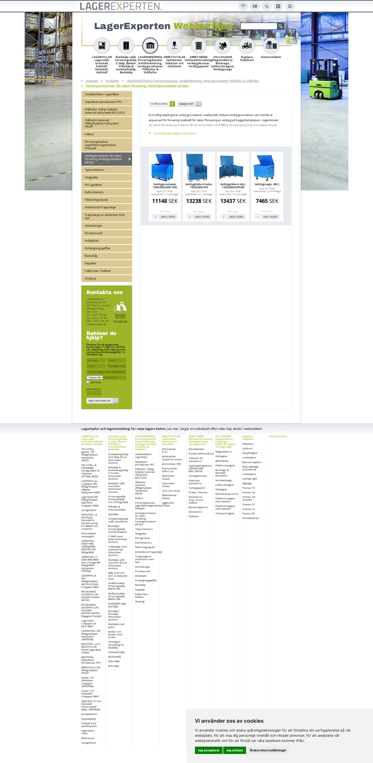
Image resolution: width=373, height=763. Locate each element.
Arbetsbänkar (196, 449)
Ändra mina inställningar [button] (268, 750)
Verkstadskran (250, 518)
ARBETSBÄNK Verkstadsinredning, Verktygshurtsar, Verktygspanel (201, 440)
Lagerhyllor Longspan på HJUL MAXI (88, 623)
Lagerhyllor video (88, 732)
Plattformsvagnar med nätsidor (225, 500)
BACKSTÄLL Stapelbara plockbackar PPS (90, 659)
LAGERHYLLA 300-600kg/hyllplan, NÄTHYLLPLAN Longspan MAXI (90, 581)
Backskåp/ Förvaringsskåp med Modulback (117, 528)
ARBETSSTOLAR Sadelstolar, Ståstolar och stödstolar (171, 440)
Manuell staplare (252, 462)
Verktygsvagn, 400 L (267, 184)
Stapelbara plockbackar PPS (103, 102)
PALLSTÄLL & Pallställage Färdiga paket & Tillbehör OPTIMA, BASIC (90, 470)
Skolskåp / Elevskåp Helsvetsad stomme (114, 615)
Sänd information (99, 400)
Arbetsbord (195, 511)
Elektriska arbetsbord (195, 482)
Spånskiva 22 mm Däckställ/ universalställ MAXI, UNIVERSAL (91, 705)
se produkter (159, 103)
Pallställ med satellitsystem (89, 725)
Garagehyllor (88, 510)
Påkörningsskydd (96, 200)
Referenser (88, 738)
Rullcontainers (94, 192)
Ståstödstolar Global (169, 497)
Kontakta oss (120, 321)
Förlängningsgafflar (97, 248)
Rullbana (194, 516)
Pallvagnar (221, 489)
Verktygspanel (197, 487)
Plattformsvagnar (225, 465)
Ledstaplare (249, 457)
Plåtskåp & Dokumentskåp (117, 508)
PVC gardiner (93, 185)
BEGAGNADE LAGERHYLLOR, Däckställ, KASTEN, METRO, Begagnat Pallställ (91, 610)
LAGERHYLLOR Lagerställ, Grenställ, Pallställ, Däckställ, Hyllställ (92, 440)
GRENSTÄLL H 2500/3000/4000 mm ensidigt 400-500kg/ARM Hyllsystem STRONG (91, 564)
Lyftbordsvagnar (224, 484)
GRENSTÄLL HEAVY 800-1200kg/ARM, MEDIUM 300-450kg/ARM (88, 546)
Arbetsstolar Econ (169, 450)
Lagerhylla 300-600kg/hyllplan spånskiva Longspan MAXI (90, 501)
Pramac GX (248, 492)
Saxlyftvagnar (250, 452)
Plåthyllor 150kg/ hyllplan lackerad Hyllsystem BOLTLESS (105, 110)
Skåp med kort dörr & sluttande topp (117, 575)
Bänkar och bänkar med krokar (115, 634)
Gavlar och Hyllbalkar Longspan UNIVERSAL (87, 682)
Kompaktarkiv (89, 714)
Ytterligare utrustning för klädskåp (116, 644)
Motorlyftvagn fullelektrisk (250, 468)
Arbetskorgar (93, 225)
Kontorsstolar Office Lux (169, 470)
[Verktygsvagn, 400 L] (267, 167)
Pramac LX (248, 509)
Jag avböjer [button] (234, 750)
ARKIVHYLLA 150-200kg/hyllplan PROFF (91, 670)
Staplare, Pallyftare (248, 437)
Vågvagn (247, 483)
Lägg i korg (168, 216)
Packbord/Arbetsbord (201, 453)
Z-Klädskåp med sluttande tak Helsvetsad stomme (117, 551)
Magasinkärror (223, 451)
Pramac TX (248, 487)
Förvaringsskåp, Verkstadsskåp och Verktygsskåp (118, 499)
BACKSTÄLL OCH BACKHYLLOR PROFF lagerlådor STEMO (91, 648)
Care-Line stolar (171, 490)
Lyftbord (247, 448)
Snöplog (90, 278)
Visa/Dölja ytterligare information (175, 133)
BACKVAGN (221, 460)
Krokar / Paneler (198, 492)
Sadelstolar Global (168, 477)
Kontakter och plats (120, 316)
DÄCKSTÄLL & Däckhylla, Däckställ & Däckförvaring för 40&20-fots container (89, 521)
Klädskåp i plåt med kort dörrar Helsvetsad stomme (117, 564)
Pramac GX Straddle (248, 498)
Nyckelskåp (114, 656)
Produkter (112, 81)
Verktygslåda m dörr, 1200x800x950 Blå (233, 185)
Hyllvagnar (221, 456)
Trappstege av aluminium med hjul (105, 216)
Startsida (92, 81)
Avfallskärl (92, 241)
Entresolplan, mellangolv (88, 535)
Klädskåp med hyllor (116, 625)
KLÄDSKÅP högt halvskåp (117, 605)
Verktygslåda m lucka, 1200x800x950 (198, 185)
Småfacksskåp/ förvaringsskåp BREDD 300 (116, 585)
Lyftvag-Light (249, 478)
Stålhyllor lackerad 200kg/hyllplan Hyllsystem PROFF (102, 123)
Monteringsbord (198, 507)
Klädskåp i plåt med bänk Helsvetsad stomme (116, 488)
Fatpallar (90, 263)
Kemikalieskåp (116, 652)
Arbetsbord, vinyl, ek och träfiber (196, 499)
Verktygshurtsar (198, 475)
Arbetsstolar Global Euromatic (172, 458)
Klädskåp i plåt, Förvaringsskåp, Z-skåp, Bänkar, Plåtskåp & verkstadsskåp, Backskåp (117, 443)
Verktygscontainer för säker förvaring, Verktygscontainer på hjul (137, 86)
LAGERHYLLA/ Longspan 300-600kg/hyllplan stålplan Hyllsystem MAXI (90, 486)
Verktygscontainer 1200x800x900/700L (164, 185)
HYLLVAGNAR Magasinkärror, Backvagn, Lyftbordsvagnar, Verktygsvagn (225, 441)
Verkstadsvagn (223, 480)
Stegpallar (91, 177)
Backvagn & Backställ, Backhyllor (222, 472)
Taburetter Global (168, 485)
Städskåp (113, 514)
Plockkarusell (93, 233)
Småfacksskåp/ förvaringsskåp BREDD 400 (116, 596)
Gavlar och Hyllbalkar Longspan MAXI (90, 693)
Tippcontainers (94, 170)
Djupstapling (88, 718)
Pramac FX (248, 504)
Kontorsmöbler (278, 436)
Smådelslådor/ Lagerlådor (102, 94)
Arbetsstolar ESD (171, 463)
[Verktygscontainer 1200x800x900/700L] (164, 167)
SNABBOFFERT (186, 103)
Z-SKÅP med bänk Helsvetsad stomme (117, 539)
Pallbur (89, 134)
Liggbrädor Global (168, 504)
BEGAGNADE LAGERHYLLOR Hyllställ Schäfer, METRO (90, 596)
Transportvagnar (225, 513)
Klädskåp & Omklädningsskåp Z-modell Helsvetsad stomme (118, 473)
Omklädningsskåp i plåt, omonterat (118, 520)
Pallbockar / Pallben (98, 271)
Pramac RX (248, 513)
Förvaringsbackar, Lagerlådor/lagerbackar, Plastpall (101, 145)
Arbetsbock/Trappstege (100, 207)
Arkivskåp (113, 665)
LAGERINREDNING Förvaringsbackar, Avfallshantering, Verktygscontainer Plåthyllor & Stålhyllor (192, 81)
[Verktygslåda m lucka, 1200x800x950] (199, 167)
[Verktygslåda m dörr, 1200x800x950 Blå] (233, 167)
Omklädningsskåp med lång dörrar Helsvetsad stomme (118, 458)
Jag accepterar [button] (209, 750)
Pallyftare (247, 443)
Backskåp (91, 256)
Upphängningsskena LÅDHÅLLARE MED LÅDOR (200, 468)
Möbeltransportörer (227, 493)
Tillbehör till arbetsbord (196, 459)
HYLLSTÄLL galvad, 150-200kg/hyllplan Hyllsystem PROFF (89, 454)
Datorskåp (114, 661)
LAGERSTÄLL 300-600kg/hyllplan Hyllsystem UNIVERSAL (91, 635)
